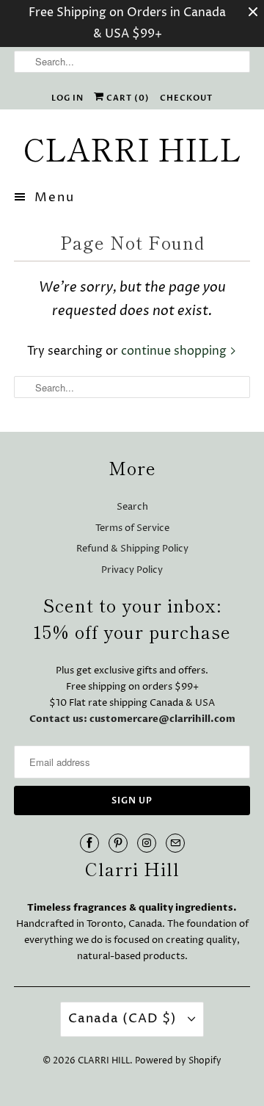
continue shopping (175, 351)
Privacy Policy (132, 570)
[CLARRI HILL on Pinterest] (118, 843)
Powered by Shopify (178, 1061)
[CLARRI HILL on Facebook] (89, 843)
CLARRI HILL (104, 1061)
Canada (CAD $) (124, 1018)
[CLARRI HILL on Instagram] (146, 843)
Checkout (186, 98)
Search (132, 506)
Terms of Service (132, 528)
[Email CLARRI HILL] (175, 843)
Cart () (127, 98)
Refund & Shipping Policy (132, 548)
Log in (67, 98)
